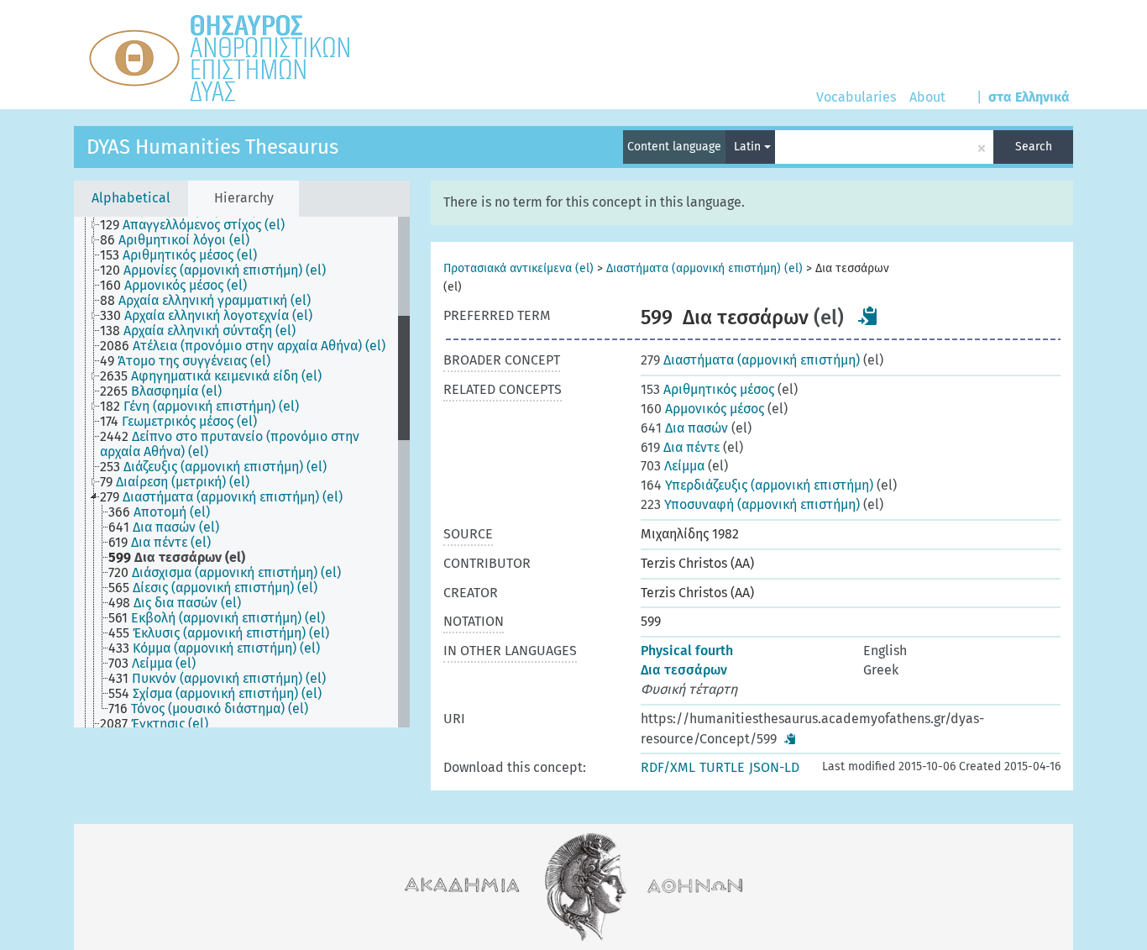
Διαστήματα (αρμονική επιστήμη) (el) (704, 268)
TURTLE (722, 767)
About (927, 97)
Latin (749, 146)
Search (1033, 146)
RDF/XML (668, 767)
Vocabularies (856, 97)
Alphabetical (131, 198)
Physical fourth (687, 651)
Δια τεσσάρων (684, 670)
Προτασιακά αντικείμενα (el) (518, 268)
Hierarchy (244, 198)
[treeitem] (199, 225)
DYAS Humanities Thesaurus (212, 147)
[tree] (242, 472)
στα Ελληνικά (1029, 97)
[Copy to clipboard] (868, 316)
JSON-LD (774, 767)
